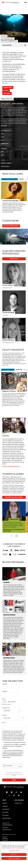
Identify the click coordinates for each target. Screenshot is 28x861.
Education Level (5, 707)
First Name (4, 684)
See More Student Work (10, 225)
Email (3, 722)
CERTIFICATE (4, 143)
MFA (2, 155)
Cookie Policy (5, 840)
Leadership (5, 806)
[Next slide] (27, 243)
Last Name (4, 691)
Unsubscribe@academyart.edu (14, 753)
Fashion (6, 582)
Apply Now (6, 93)
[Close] (26, 844)
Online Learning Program (10, 466)
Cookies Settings (14, 850)
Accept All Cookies (14, 858)
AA (2, 133)
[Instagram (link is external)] (16, 792)
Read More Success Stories (13, 497)
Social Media (5, 815)
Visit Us (5, 90)
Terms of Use (5, 838)
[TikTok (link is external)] (14, 795)
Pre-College (5, 166)
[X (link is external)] (9, 795)
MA (2, 151)
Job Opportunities (6, 818)
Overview (4, 803)
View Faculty (14, 258)
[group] (14, 197)
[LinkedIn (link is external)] (11, 792)
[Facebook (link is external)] (7, 792)
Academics (4, 36)
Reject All (14, 854)
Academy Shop (18, 803)
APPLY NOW (4, 125)
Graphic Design (9, 615)
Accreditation (5, 809)
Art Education (9, 658)
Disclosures (4, 836)
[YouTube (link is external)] (21, 792)
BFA (2, 140)
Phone (3, 698)
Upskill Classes (6, 163)
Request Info (7, 87)
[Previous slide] (1, 243)
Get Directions (5, 827)
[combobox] (4, 702)
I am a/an (4, 715)
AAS (2, 137)
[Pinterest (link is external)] (18, 795)
